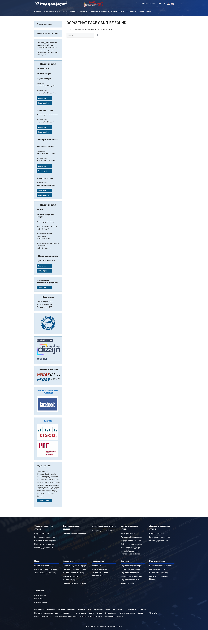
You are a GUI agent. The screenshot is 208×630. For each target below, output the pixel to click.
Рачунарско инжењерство (44, 537)
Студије (37, 11)
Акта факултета (84, 609)
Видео (99, 613)
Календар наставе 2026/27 (115, 616)
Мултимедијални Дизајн (130, 548)
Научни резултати (41, 566)
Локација (142, 609)
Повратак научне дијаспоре (45, 569)
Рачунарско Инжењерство (131, 537)
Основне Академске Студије (74, 566)
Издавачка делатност (66, 609)
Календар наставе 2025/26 (91, 616)
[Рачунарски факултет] (50, 4)
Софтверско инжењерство (45, 540)
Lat (164, 4)
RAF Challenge (40, 595)
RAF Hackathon (40, 602)
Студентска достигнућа (130, 573)
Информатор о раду (102, 609)
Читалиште (129, 11)
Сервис (152, 4)
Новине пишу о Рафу (42, 616)
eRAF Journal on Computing (45, 573)
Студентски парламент (130, 580)
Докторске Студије (70, 576)
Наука (82, 11)
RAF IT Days (39, 599)
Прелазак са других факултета (75, 583)
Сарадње (48, 421)
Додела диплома (127, 583)
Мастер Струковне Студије (74, 573)
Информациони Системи (131, 540)
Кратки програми (51, 11)
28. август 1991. (43, 471)
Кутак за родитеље (99, 569)
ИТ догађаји (153, 613)
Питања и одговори (127, 613)
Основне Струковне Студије (74, 569)
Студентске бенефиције (130, 569)
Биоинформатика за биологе (160, 566)
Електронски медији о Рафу (66, 616)
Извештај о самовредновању (46, 613)
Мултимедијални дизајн (43, 548)
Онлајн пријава (43, 103)
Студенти (72, 11)
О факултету (118, 609)
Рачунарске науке (41, 533)
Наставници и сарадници (44, 609)
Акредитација (116, 11)
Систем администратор (158, 573)
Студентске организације (131, 566)
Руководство (66, 613)
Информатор (110, 613)
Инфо (148, 11)
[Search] (97, 35)
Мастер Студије (69, 580)
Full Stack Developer (157, 569)
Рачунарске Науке (128, 533)
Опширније (42, 98)
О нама (104, 11)
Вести (91, 613)
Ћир (159, 4)
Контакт (144, 4)
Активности (93, 11)
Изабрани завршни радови (131, 576)
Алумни (141, 11)
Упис (63, 11)
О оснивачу (131, 609)
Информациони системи (44, 544)
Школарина (96, 566)
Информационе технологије (74, 533)
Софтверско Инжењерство (131, 544)
